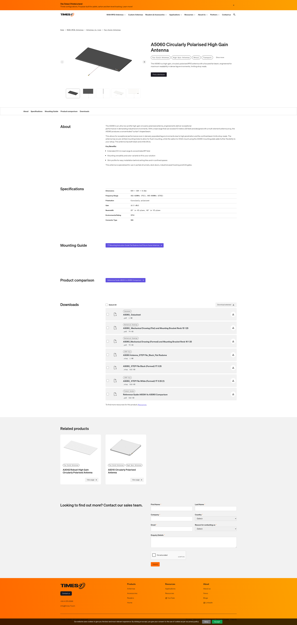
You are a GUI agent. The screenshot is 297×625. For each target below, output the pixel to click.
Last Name (200, 504)
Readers (130, 597)
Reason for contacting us (205, 524)
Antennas (131, 588)
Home (62, 30)
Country (199, 514)
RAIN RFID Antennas (115, 14)
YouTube (171, 597)
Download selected (224, 304)
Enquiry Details (158, 535)
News (205, 593)
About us (207, 588)
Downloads (84, 111)
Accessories (132, 593)
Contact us (226, 14)
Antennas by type (93, 30)
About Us (202, 14)
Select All (112, 304)
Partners (213, 14)
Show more (220, 57)
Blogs (205, 597)
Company (155, 514)
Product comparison (69, 111)
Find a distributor (159, 74)
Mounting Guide (51, 111)
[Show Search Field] (234, 14)
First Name (156, 504)
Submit (155, 564)
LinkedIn (209, 602)
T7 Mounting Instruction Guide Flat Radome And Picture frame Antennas (133, 245)
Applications (174, 14)
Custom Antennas (135, 14)
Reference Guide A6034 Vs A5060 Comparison (124, 280)
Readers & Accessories (155, 14)
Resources (188, 14)
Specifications (36, 111)
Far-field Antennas (112, 30)
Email (154, 524)
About (25, 111)
